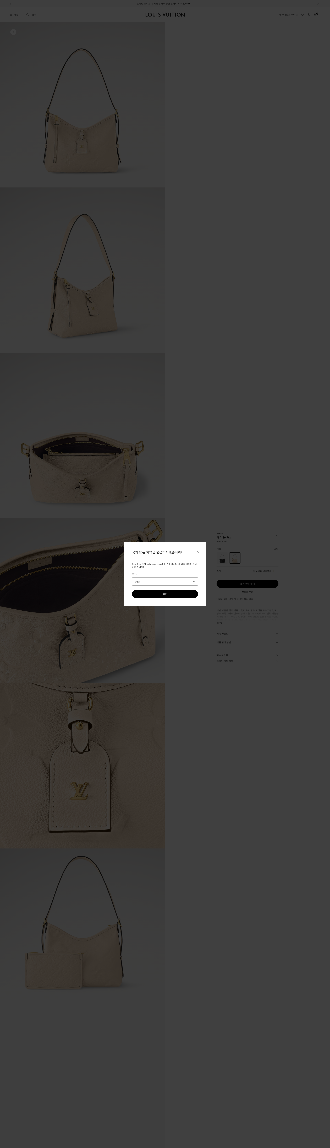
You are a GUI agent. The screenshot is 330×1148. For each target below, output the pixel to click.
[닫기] (198, 552)
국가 (134, 574)
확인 (165, 593)
